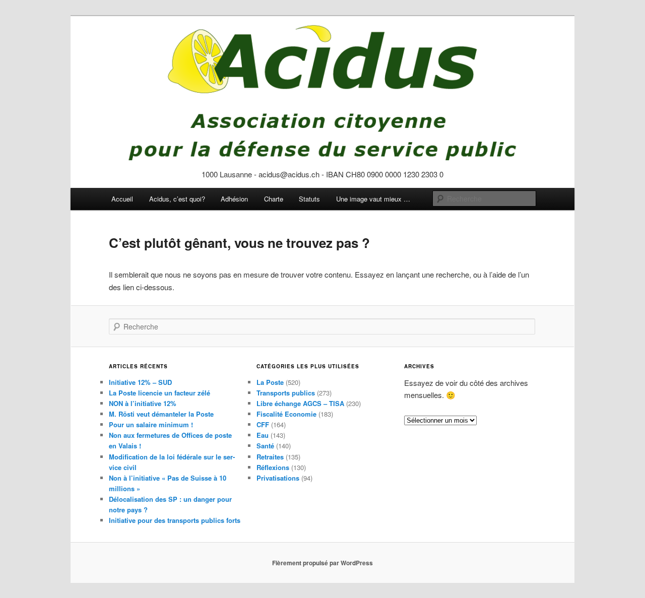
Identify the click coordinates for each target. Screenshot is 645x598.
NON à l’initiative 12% (142, 403)
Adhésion (234, 199)
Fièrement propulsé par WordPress (322, 562)
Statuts (309, 199)
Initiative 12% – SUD (140, 382)
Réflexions (272, 467)
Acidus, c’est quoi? (177, 199)
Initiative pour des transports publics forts (174, 520)
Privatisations (277, 478)
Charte (273, 199)
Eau (262, 435)
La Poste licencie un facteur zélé (159, 392)
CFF (262, 424)
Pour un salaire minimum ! (151, 424)
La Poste (270, 382)
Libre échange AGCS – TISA (300, 403)
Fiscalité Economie (286, 414)
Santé (265, 445)
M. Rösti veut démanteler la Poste (161, 414)
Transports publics (285, 392)
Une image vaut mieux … (373, 199)
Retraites (270, 456)
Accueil (122, 199)
